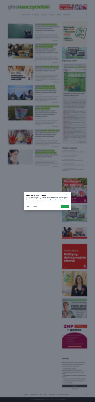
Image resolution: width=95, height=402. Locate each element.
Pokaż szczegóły (35, 206)
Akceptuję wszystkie (65, 206)
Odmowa (28, 206)
